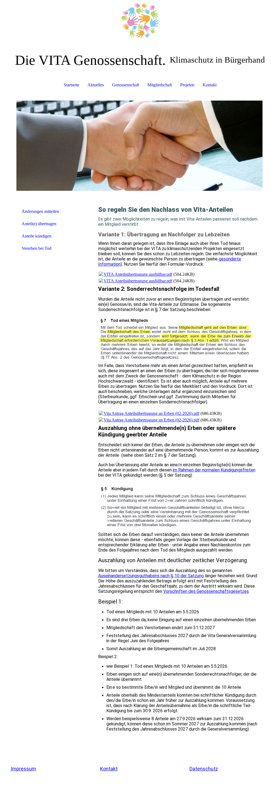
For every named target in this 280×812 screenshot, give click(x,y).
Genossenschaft (125, 85)
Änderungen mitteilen (40, 211)
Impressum (23, 769)
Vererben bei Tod (36, 248)
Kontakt (210, 85)
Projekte (187, 85)
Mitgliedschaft (159, 85)
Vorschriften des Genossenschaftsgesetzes (206, 591)
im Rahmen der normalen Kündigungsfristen (214, 470)
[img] (140, 20)
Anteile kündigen (36, 236)
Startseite (71, 85)
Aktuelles (96, 85)
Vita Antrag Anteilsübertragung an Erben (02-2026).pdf (151, 413)
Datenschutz (203, 769)
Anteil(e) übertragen (39, 223)
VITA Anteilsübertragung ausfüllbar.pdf (138, 274)
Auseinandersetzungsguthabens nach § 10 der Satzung (151, 575)
